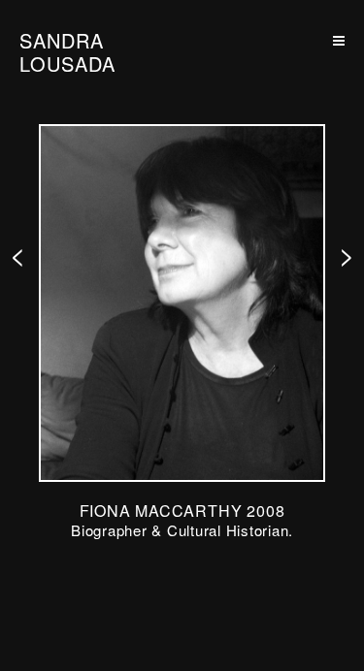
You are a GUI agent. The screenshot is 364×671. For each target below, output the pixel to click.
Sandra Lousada (67, 52)
